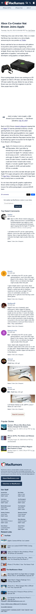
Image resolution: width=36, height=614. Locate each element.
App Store (6, 176)
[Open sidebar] (34, 3)
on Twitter (23, 40)
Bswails (10, 271)
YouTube (7, 535)
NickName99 (11, 303)
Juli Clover (31, 30)
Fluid (23, 609)
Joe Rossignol (12, 441)
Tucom (10, 387)
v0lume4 (10, 359)
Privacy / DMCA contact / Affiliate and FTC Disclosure (14, 604)
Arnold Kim (4, 492)
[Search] (31, 3)
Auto (31, 609)
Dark (5, 611)
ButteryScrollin (12, 330)
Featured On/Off (6, 609)
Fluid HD (27, 609)
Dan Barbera (4, 519)
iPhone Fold (19, 8)
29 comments (5, 194)
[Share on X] (28, 195)
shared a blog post (21, 126)
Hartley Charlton (5, 512)
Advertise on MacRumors (11, 484)
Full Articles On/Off (15, 609)
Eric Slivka (20, 492)
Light (2, 611)
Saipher (10, 214)
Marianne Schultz (22, 512)
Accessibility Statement (6, 606)
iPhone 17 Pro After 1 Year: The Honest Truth (21, 564)
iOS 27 (29, 8)
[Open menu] (2, 3)
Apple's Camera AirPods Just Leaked (18, 540)
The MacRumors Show (14, 569)
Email (2, 495)
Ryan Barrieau (21, 519)
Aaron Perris (21, 525)
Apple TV (6, 128)
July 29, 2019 (23, 120)
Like (17, 241)
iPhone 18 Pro (7, 8)
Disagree (20, 241)
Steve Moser (4, 525)
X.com (6, 495)
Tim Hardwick (21, 506)
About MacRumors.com (11, 478)
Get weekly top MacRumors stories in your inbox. (18, 200)
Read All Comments (18, 414)
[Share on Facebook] (33, 195)
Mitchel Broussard (6, 506)
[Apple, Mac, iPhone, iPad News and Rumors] (14, 5)
